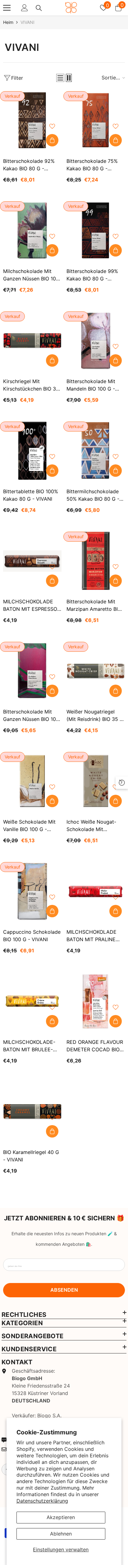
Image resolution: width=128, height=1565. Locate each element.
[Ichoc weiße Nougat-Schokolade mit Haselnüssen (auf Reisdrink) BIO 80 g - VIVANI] (95, 781)
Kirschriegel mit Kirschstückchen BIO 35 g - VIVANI (31, 385)
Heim (8, 22)
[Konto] (24, 7)
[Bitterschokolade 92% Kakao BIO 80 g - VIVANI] (32, 120)
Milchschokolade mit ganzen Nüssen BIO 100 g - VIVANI (31, 275)
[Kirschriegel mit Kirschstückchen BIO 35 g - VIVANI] (32, 340)
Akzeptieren (61, 1517)
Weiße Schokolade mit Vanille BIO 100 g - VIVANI (29, 826)
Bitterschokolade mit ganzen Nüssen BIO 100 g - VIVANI (31, 716)
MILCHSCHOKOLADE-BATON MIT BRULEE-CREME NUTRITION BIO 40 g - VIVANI (30, 1046)
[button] (60, 78)
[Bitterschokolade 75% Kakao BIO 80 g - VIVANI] (95, 120)
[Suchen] (39, 8)
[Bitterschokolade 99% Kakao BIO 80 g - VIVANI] (95, 230)
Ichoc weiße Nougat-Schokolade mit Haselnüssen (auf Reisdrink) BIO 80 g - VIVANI (91, 826)
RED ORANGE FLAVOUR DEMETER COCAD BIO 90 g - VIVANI (94, 1046)
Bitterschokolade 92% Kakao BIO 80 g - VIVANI (29, 165)
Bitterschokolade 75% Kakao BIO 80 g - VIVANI (92, 165)
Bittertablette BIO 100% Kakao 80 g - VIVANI (30, 495)
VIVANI (27, 22)
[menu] (7, 7)
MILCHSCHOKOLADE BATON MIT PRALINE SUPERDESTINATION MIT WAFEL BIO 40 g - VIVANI (93, 936)
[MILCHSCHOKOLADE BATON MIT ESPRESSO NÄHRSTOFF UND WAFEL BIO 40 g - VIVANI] (32, 561)
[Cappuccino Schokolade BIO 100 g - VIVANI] (32, 891)
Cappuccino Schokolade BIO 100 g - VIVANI (32, 935)
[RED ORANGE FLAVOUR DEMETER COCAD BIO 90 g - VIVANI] (95, 1001)
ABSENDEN (64, 1290)
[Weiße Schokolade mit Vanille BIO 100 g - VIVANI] (32, 781)
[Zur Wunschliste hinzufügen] (52, 126)
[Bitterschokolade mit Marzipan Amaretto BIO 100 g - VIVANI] (95, 561)
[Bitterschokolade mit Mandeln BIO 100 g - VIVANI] (95, 340)
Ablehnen (61, 1534)
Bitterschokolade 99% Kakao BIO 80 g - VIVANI (92, 275)
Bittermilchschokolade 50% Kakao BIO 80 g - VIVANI (92, 495)
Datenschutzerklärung (42, 1501)
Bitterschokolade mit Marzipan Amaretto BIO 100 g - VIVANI (93, 605)
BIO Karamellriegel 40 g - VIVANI (31, 1156)
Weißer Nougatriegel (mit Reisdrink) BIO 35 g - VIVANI (94, 716)
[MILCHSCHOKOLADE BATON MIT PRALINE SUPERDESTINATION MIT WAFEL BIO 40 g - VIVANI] (95, 891)
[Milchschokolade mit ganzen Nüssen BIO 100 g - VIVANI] (32, 230)
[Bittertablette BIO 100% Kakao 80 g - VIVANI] (32, 451)
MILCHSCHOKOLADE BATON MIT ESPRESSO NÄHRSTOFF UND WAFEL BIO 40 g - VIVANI (30, 605)
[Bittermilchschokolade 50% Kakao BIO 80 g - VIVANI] (95, 451)
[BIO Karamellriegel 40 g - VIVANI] (32, 1111)
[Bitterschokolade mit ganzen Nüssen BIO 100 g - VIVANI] (32, 671)
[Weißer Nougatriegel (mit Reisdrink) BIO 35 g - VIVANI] (95, 671)
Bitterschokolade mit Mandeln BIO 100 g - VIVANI (90, 385)
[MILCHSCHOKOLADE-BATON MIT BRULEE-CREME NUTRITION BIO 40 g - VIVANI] (32, 1001)
